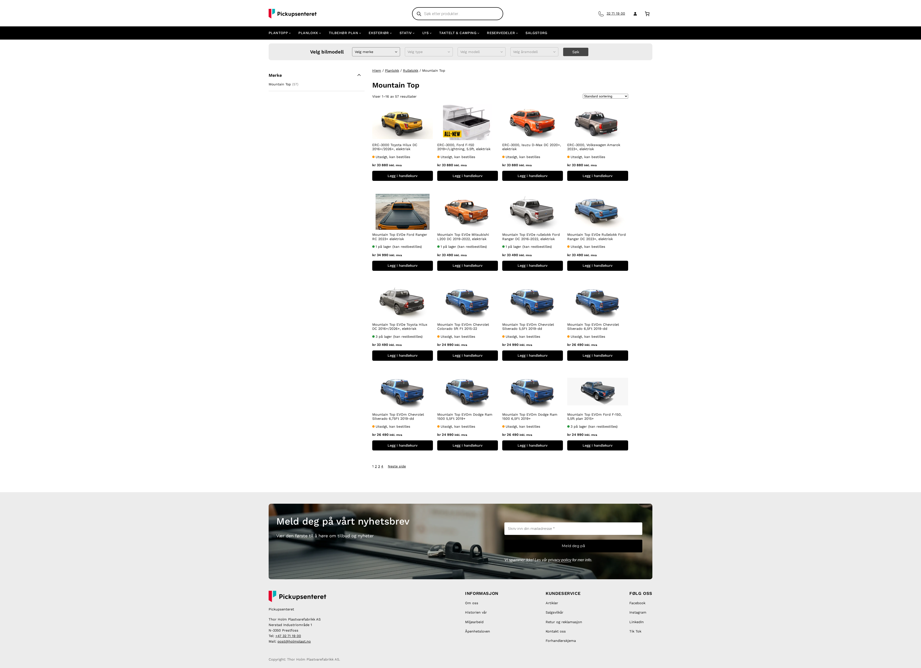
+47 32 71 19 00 (288, 636)
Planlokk (392, 70)
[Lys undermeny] (431, 33)
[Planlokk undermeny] (320, 33)
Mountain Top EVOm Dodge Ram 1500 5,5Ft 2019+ (464, 416)
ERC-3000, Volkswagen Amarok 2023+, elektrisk (593, 147)
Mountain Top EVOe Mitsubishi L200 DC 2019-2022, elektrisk (463, 237)
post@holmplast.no (294, 641)
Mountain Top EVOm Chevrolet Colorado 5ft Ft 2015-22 (463, 327)
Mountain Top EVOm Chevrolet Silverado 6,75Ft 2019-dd (398, 416)
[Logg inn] (634, 13)
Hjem (376, 70)
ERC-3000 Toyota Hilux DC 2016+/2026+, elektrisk (394, 147)
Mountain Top (280, 84)
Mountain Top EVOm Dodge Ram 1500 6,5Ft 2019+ (529, 416)
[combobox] (355, 52)
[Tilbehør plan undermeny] (360, 33)
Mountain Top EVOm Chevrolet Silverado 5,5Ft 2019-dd (528, 327)
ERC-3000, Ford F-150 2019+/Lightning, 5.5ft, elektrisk (463, 147)
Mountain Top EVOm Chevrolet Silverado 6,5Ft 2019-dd (593, 327)
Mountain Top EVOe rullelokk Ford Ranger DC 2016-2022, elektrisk (531, 237)
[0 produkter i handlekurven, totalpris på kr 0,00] (647, 13)
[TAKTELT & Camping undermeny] (478, 33)
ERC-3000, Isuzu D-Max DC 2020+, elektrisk (531, 147)
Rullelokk (410, 70)
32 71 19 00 (616, 13)
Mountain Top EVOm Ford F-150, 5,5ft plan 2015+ (594, 416)
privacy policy (559, 560)
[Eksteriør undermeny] (391, 33)
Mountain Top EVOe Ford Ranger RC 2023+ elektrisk (399, 237)
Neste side (397, 466)
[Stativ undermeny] (414, 33)
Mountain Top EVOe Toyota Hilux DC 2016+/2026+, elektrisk (399, 327)
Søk (575, 52)
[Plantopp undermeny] (290, 33)
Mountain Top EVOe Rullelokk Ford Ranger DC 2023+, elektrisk (596, 237)
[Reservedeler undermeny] (517, 33)
